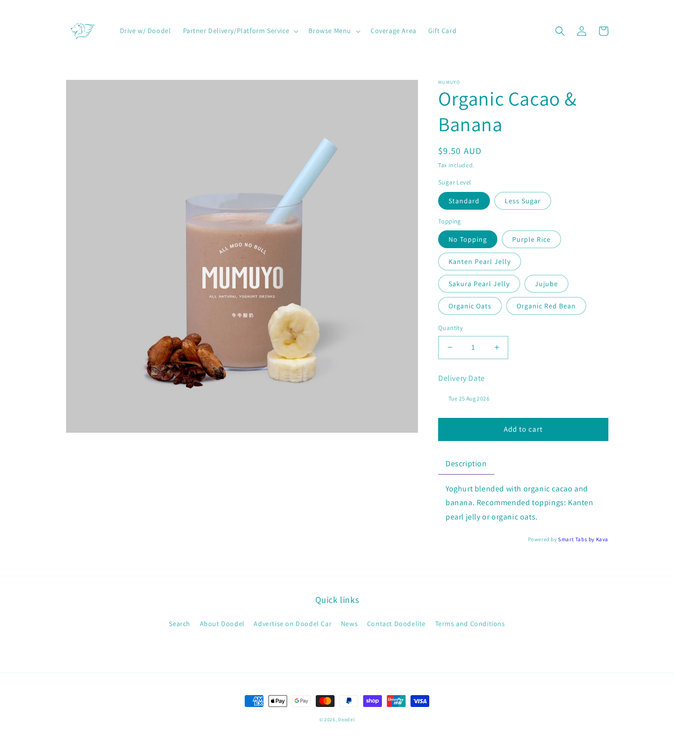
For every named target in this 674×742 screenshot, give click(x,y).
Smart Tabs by (577, 539)
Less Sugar (523, 200)
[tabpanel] (523, 503)
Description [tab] (466, 463)
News (349, 623)
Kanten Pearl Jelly (480, 261)
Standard (464, 200)
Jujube (546, 283)
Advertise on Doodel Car (293, 623)
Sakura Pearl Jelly (479, 283)
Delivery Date (461, 378)
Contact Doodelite (396, 623)
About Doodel (222, 623)
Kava (602, 539)
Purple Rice (531, 239)
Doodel (346, 719)
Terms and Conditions (470, 623)
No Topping (468, 239)
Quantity (450, 328)
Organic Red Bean (546, 305)
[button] (240, 30)
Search (179, 623)
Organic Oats (470, 305)
